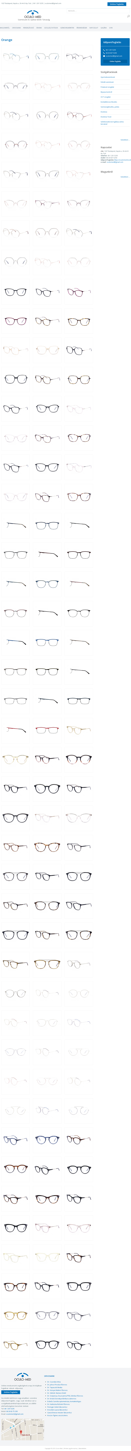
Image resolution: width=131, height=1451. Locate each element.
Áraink (39, 28)
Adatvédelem (82, 1448)
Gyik (111, 28)
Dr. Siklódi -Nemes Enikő (56, 1393)
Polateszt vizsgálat (107, 87)
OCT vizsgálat (106, 97)
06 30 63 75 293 (12, 1411)
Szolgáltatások (51, 28)
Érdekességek (82, 28)
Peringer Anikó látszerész (57, 1407)
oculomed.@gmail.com (14, 1414)
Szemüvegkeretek (67, 28)
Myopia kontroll (106, 92)
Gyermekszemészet (108, 77)
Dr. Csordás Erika (54, 1382)
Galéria (104, 28)
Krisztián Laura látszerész (57, 1410)
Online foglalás (117, 4)
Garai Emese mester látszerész (59, 1412)
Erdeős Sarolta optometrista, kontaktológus (64, 1401)
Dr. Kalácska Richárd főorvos (58, 1404)
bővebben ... (125, 140)
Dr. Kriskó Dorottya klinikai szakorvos (61, 1398)
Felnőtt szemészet (107, 82)
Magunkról (5, 28)
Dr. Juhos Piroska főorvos (57, 1384)
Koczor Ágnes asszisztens (57, 1415)
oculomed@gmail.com (53, 3)
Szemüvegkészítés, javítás (110, 107)
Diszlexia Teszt (106, 117)
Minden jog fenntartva (70, 1448)
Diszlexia (104, 112)
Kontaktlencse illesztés (109, 102)
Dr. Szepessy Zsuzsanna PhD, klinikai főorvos (65, 1396)
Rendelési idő (28, 28)
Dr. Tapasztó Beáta (54, 1387)
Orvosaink (16, 28)
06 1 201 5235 (111, 50)
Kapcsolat (94, 28)
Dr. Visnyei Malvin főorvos (57, 1390)
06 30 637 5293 (111, 53)
